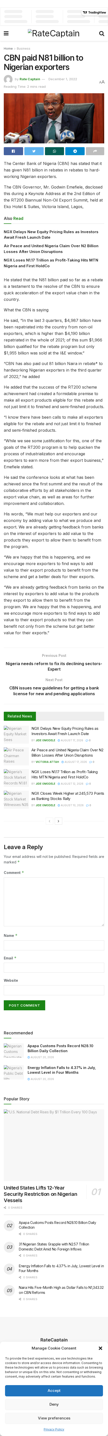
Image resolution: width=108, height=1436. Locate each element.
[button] (100, 1348)
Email (10, 958)
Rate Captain (30, 79)
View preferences (54, 1418)
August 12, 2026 (71, 783)
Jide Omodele (45, 740)
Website (11, 980)
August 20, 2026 (42, 1057)
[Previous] (49, 821)
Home (8, 48)
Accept (54, 1390)
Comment (14, 872)
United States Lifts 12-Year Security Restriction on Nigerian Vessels (40, 1194)
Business (23, 48)
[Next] (58, 821)
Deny (54, 1404)
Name (11, 935)
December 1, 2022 (62, 79)
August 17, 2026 (71, 740)
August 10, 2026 (72, 805)
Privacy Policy (54, 1429)
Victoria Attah (47, 761)
